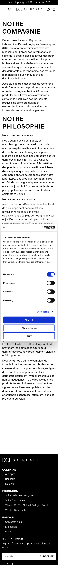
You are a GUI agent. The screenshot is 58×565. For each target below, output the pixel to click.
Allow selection (29, 328)
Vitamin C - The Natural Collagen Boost (26, 505)
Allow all (29, 320)
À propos (10, 474)
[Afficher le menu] (3, 9)
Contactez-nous (13, 522)
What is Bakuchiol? (15, 510)
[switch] (51, 283)
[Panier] (54, 9)
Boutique (10, 479)
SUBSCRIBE (47, 556)
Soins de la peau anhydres (19, 496)
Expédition (11, 527)
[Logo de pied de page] (20, 460)
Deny (29, 336)
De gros (9, 484)
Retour (8, 532)
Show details (42, 311)
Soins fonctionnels (15, 500)
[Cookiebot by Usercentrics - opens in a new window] (42, 227)
